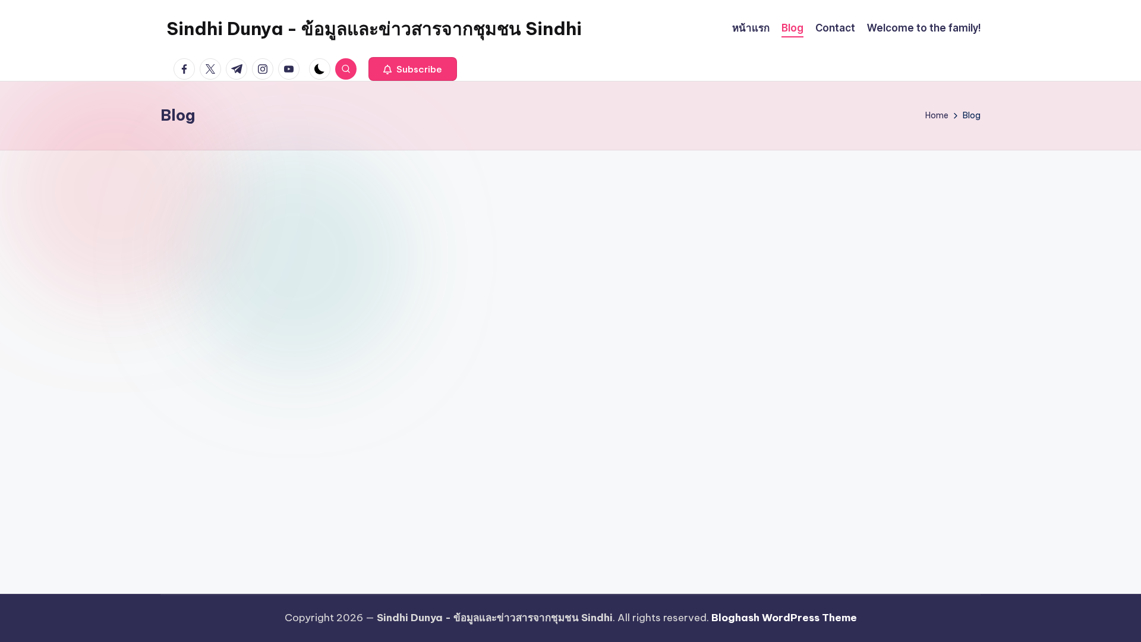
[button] (412, 69)
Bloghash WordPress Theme (784, 617)
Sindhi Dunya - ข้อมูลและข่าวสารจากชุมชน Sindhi (374, 28)
